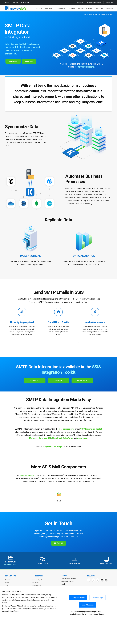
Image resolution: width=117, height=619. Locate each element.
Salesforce (68, 438)
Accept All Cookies (78, 598)
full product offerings (52, 447)
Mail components (66, 429)
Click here (73, 67)
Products (38, 8)
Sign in (34, 580)
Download (13, 61)
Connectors (60, 8)
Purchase (71, 8)
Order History (36, 585)
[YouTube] (102, 580)
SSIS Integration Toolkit (91, 429)
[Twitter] (93, 580)
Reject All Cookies (87, 605)
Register (40, 580)
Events (7, 585)
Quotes (15, 2)
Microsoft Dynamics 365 (40, 438)
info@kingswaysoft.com (94, 2)
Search (81, 2)
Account (8, 2)
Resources (99, 8)
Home (86, 14)
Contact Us (58, 543)
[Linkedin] (97, 580)
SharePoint (57, 438)
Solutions (48, 8)
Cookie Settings (97, 598)
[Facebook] (88, 580)
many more (82, 438)
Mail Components (103, 14)
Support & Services (85, 8)
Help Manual (82, 381)
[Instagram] (106, 580)
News (7, 582)
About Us (109, 8)
